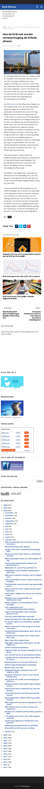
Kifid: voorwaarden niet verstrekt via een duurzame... (21, 543)
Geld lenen (6, 429)
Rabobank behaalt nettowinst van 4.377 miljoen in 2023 (21, 671)
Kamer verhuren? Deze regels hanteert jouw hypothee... (23, 590)
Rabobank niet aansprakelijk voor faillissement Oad (18, 599)
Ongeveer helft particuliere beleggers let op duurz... (23, 651)
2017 (5, 751)
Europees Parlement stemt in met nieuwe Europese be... (22, 676)
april (7, 534)
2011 (5, 767)
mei (7, 532)
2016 (5, 754)
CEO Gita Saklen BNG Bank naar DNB (19, 616)
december (9, 513)
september (10, 521)
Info (26, 433)
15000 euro (6, 440)
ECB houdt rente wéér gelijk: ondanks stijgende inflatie (18, 298)
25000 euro (6, 443)
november (9, 515)
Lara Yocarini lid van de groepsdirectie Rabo (23, 655)
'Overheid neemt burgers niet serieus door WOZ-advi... (22, 637)
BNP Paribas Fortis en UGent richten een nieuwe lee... (21, 708)
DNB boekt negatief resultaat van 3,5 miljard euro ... (23, 576)
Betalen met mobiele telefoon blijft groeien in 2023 (24, 713)
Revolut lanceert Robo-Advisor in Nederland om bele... (23, 555)
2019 (5, 746)
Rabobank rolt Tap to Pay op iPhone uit (21, 568)
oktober (8, 518)
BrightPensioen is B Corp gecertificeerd (21, 662)
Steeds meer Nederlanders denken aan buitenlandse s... (21, 564)
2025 (5, 508)
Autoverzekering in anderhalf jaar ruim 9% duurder (22, 690)
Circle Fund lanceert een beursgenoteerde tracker (22, 694)
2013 (5, 762)
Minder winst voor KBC (14, 667)
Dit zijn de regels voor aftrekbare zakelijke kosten (22, 623)
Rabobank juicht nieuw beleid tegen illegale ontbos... (23, 685)
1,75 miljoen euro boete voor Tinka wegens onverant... (22, 717)
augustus (9, 523)
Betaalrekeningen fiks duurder (17, 547)
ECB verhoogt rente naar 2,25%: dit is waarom (21, 276)
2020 (5, 743)
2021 (5, 740)
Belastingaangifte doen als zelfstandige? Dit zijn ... (23, 559)
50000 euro (6, 447)
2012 (5, 765)
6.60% (18, 440)
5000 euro (5, 433)
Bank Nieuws (9, 7)
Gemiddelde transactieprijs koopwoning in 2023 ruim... (22, 571)
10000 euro (6, 436)
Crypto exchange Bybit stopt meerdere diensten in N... (21, 613)
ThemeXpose (25, 786)
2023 (5, 735)
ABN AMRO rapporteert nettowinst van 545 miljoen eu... (22, 644)
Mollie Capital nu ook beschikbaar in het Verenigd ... (21, 604)
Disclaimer (27, 450)
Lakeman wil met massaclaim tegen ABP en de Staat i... (23, 658)
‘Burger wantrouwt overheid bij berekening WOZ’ (22, 550)
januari (8, 731)
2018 (5, 748)
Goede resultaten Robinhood (16, 647)
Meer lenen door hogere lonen (17, 640)
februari (8, 540)
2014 (5, 759)
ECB (9, 27)
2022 (5, 738)
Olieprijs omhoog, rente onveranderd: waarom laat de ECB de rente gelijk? (22, 255)
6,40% (18, 443)
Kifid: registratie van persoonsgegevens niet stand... (23, 703)
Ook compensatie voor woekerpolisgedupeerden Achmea (20, 608)
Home (4, 27)
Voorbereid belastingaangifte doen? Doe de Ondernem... (23, 632)
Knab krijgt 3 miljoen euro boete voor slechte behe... (23, 594)
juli (6, 526)
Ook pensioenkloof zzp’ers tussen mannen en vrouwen (23, 581)
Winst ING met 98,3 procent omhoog (19, 728)
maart (8, 537)
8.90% (18, 433)
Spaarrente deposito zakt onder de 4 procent (23, 619)
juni (7, 529)
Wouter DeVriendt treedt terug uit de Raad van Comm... (22, 627)
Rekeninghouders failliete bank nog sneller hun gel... (22, 699)
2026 (5, 505)
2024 (5, 510)
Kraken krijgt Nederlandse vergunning (20, 665)
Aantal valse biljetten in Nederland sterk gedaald (21, 722)
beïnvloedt (14, 104)
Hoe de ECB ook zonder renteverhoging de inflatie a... (22, 680)
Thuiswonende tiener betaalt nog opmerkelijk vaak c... (24, 585)
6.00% (18, 436)
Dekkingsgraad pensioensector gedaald (21, 725)
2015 (5, 756)
